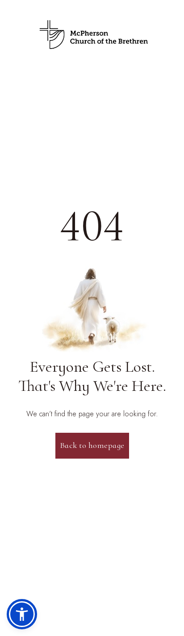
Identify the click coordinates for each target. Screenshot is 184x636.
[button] (22, 614)
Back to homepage (92, 445)
